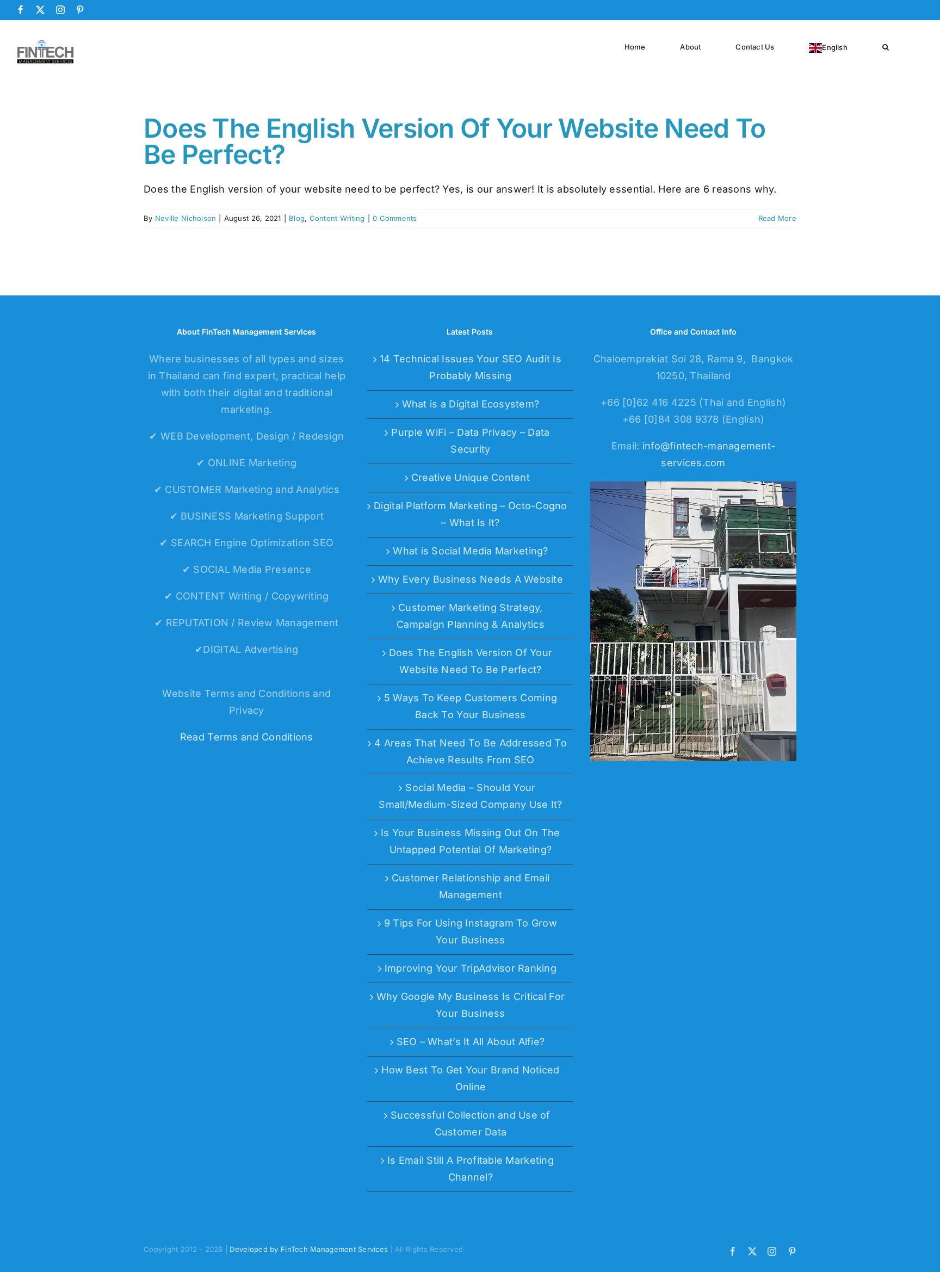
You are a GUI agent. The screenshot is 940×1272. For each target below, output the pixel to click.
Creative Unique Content (470, 477)
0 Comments (395, 218)
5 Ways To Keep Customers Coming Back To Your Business (470, 706)
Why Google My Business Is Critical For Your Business (470, 1005)
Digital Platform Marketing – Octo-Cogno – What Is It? (470, 514)
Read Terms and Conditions (246, 737)
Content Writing (337, 218)
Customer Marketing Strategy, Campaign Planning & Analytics (471, 616)
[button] (885, 46)
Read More (777, 218)
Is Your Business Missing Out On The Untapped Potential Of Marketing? (470, 841)
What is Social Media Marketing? (470, 551)
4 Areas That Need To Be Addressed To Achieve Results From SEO (470, 751)
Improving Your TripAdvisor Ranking (470, 968)
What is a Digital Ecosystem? (471, 404)
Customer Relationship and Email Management (470, 886)
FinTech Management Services (334, 1249)
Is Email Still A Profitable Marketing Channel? (470, 1168)
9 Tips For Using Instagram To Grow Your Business (470, 931)
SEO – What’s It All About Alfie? (471, 1041)
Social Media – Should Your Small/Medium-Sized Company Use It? (470, 796)
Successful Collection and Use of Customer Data (471, 1123)
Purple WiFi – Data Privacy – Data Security (470, 441)
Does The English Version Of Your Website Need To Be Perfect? (454, 141)
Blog (297, 218)
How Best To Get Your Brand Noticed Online (470, 1078)
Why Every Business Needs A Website (470, 579)
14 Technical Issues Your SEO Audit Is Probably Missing (470, 367)
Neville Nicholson (186, 218)
